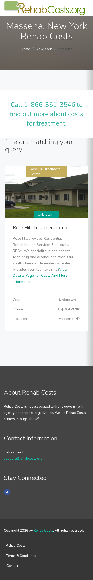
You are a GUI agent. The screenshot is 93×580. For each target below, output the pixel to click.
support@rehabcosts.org (23, 458)
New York (44, 49)
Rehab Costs (43, 530)
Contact (12, 566)
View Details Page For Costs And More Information (40, 275)
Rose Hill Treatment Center (41, 228)
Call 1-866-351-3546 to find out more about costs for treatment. (46, 114)
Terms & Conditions (21, 556)
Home (25, 49)
